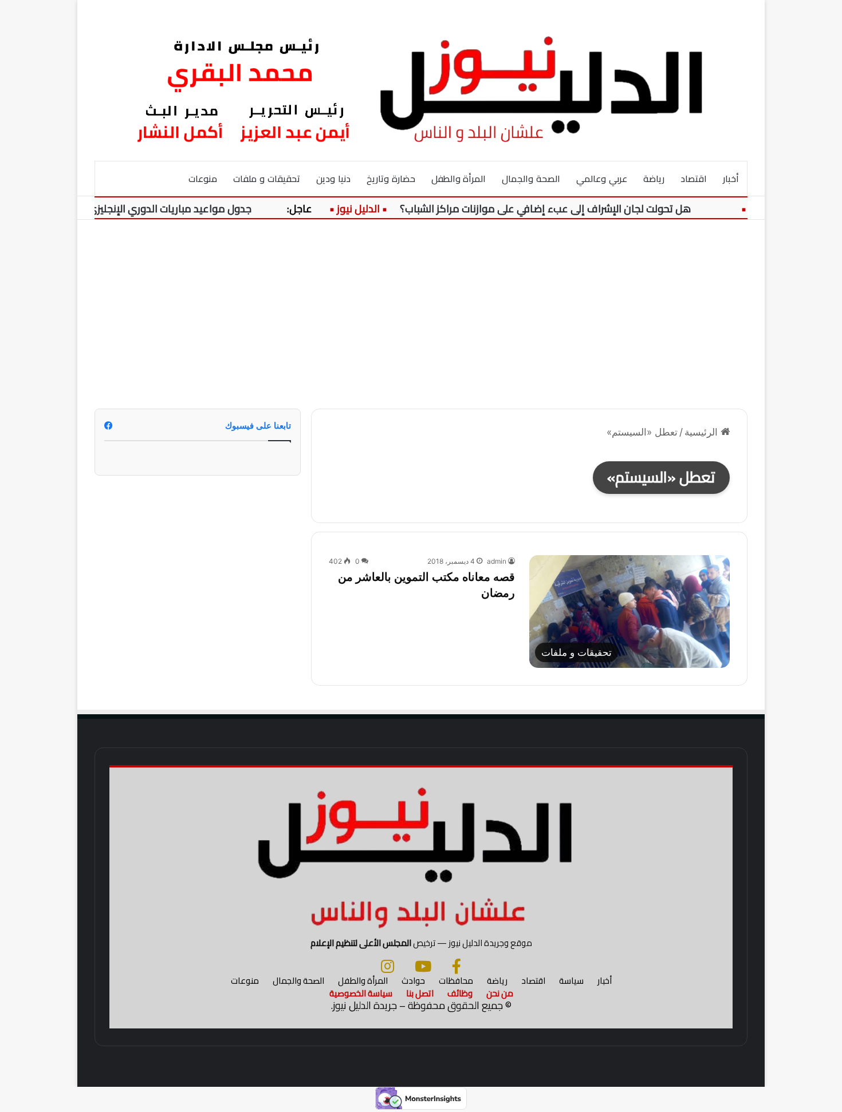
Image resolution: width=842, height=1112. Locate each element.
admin (496, 561)
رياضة (653, 178)
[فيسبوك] (456, 966)
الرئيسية (702, 432)
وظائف (460, 993)
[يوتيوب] (423, 966)
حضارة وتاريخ (391, 178)
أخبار (731, 178)
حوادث (413, 980)
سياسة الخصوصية (360, 993)
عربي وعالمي (601, 178)
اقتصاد (693, 178)
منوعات (202, 178)
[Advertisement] (421, 305)
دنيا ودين (333, 178)
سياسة (571, 980)
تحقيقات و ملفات (266, 178)
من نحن (499, 993)
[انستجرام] (387, 966)
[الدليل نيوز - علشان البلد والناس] (421, 80)
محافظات (456, 980)
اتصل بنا (420, 993)
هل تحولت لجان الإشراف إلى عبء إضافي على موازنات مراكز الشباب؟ (559, 208)
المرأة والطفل (458, 178)
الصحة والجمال (531, 178)
